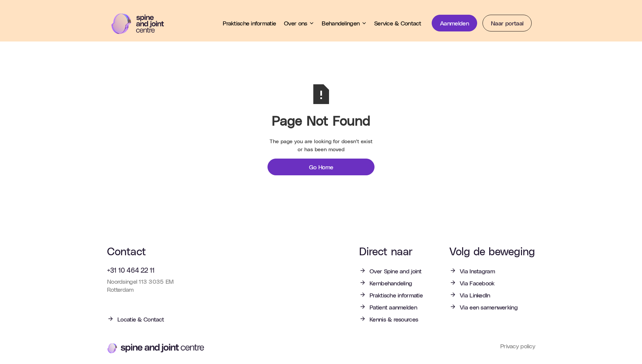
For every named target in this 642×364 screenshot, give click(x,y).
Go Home (321, 166)
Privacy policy (517, 346)
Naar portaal (507, 22)
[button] (299, 23)
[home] (142, 24)
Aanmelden (454, 22)
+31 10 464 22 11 (130, 270)
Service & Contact (397, 22)
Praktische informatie (249, 22)
